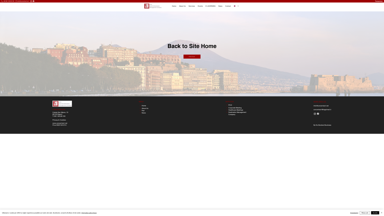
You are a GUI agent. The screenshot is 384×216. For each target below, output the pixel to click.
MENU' (141, 102)
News (144, 113)
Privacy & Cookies (59, 120)
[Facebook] (33, 1)
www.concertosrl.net (59, 123)
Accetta (375, 213)
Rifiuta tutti (365, 213)
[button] (192, 6)
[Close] (381, 212)
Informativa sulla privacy (89, 213)
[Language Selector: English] (236, 6)
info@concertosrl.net (23, 1)
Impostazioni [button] (354, 213)
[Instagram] (31, 1)
